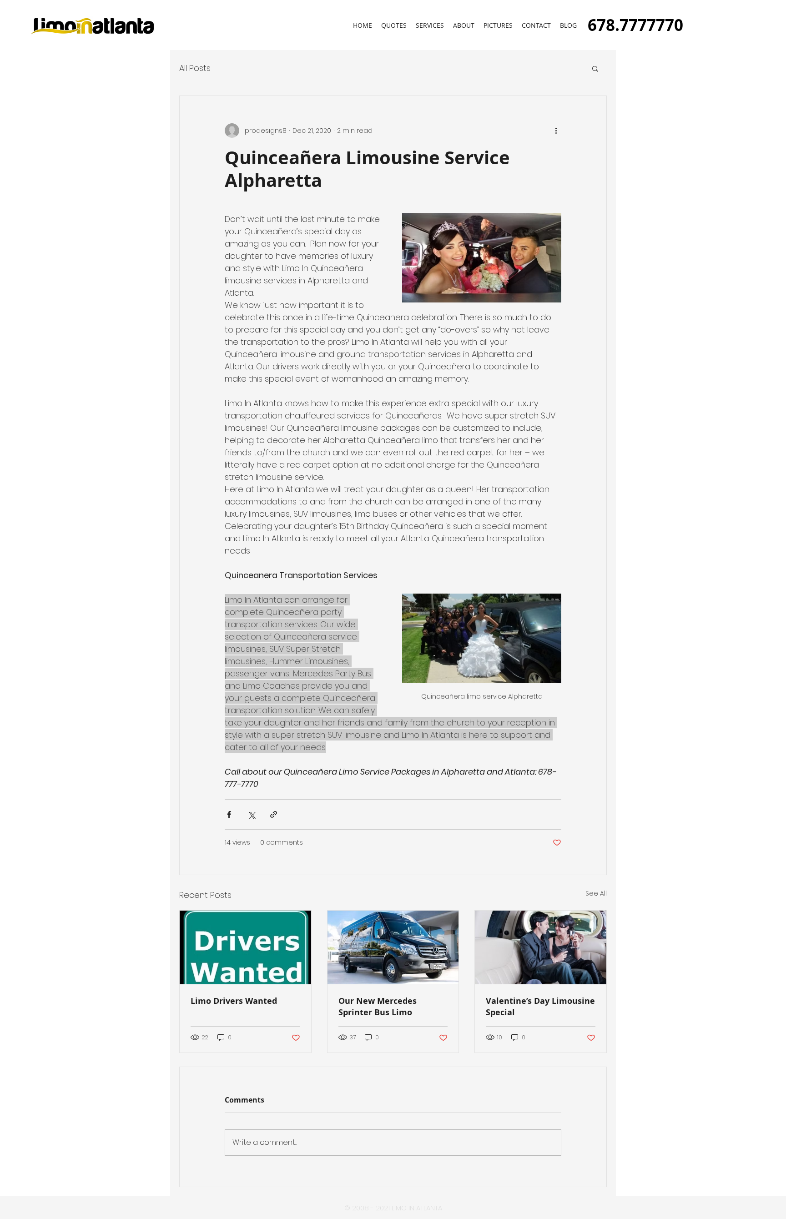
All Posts (195, 68)
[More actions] (555, 130)
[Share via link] (273, 814)
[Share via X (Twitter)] (251, 814)
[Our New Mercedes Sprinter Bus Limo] (393, 947)
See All (596, 893)
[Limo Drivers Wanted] (245, 947)
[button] (498, 25)
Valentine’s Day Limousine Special (540, 1006)
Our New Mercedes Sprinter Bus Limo (377, 1006)
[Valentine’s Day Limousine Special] (540, 947)
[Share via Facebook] (229, 814)
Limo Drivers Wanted (234, 1001)
